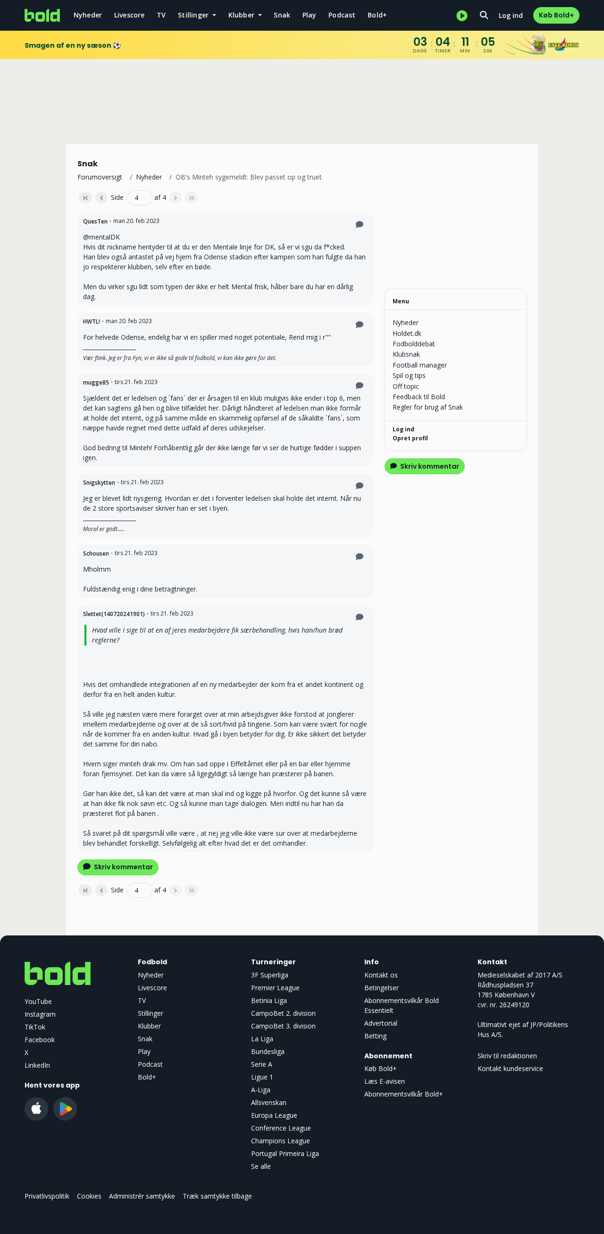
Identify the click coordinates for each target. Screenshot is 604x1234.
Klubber (149, 1025)
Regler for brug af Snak (428, 407)
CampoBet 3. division (283, 1025)
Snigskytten (99, 483)
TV (161, 14)
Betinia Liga (269, 1000)
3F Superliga (269, 974)
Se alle (261, 1166)
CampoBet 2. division (283, 1013)
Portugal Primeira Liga (285, 1153)
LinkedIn (37, 1065)
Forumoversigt (99, 176)
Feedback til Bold (419, 396)
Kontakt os (381, 974)
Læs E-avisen (384, 1081)
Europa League (274, 1115)
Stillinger (150, 1013)
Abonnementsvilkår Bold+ (403, 1093)
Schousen (96, 553)
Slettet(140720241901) (114, 614)
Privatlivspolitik (47, 1195)
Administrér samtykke (142, 1195)
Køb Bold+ (556, 15)
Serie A (261, 1064)
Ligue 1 (262, 1076)
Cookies (89, 1195)
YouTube (38, 1001)
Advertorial (380, 1023)
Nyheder (88, 14)
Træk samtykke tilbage (217, 1195)
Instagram (40, 1014)
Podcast (341, 14)
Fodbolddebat (414, 343)
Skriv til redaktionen (507, 1055)
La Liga (262, 1038)
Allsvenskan (268, 1102)
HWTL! (91, 321)
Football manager (420, 364)
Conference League (281, 1127)
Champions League (280, 1140)
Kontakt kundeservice (510, 1068)
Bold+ (377, 14)
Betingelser (381, 987)
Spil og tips (409, 375)
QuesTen (95, 221)
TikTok (35, 1026)
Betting (375, 1035)
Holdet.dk (407, 333)
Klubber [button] (242, 14)
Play (309, 14)
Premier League (275, 987)
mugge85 (96, 382)
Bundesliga (268, 1051)
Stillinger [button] (194, 14)
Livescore (129, 14)
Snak (282, 14)
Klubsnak (406, 354)
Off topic (406, 386)
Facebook (40, 1039)
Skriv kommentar (122, 867)
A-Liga (260, 1089)
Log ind (511, 15)
